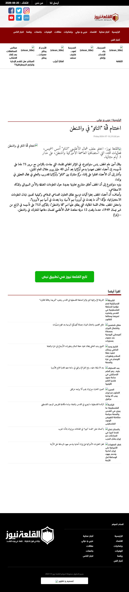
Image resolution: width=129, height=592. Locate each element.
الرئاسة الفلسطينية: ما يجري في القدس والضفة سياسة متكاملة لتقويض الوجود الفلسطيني (72, 404)
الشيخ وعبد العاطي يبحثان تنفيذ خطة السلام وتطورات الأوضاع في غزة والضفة (75, 346)
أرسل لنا (54, 2)
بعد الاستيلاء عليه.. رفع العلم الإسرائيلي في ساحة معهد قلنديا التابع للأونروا (77, 367)
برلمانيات (68, 31)
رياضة (29, 31)
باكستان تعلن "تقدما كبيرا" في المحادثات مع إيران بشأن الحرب (81, 429)
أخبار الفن (115, 39)
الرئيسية (116, 31)
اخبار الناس (18, 31)
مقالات (57, 31)
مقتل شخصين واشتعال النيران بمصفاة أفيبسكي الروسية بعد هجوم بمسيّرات (78, 324)
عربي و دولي (81, 31)
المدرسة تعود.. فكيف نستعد (72, 52)
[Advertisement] (64, 91)
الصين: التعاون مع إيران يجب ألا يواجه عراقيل (87, 389)
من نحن (39, 2)
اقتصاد (93, 31)
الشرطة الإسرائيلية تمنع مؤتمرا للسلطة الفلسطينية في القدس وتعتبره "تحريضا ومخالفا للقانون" (71, 300)
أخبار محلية (104, 31)
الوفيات (48, 31)
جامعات (38, 31)
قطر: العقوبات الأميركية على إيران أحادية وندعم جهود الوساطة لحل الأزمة (77, 444)
